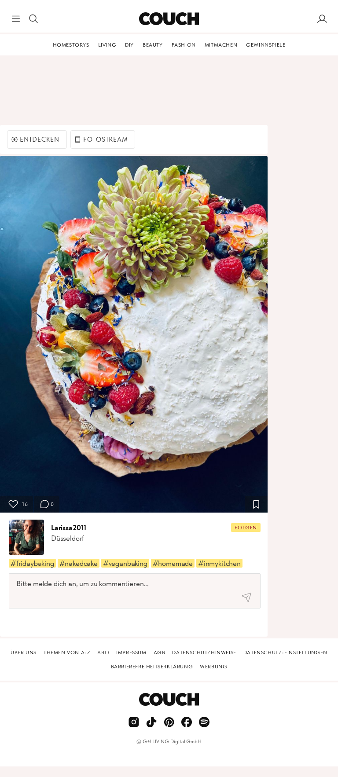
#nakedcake (78, 563)
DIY (129, 45)
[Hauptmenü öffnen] (16, 19)
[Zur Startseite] (168, 19)
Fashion (184, 45)
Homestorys (71, 45)
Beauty (153, 45)
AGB (159, 652)
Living (107, 45)
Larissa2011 (68, 527)
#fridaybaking (32, 563)
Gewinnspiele (265, 45)
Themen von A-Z (67, 652)
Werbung (213, 666)
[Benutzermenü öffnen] (322, 19)
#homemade (173, 563)
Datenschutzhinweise (204, 652)
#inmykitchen (219, 563)
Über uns (24, 652)
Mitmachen (221, 45)
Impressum (131, 652)
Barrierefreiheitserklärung (152, 666)
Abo (103, 652)
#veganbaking (125, 563)
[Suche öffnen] (33, 19)
